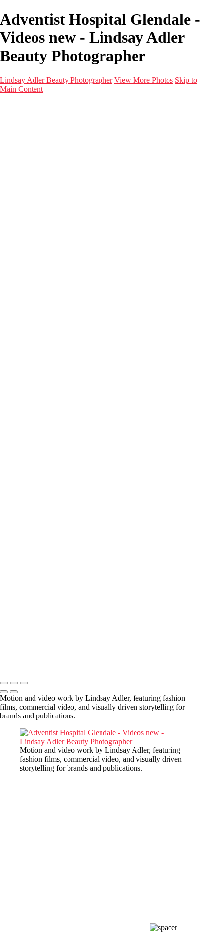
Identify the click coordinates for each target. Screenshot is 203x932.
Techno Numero (84, 211)
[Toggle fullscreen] (14, 683)
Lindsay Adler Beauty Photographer (56, 80)
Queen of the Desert (90, 255)
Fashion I (53, 184)
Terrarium (74, 228)
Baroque (72, 282)
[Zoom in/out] (24, 683)
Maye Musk (78, 264)
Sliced (68, 290)
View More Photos (143, 80)
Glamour (53, 158)
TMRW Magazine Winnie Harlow (112, 202)
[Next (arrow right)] (14, 691)
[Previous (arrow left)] (4, 691)
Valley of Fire (80, 273)
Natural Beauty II (66, 175)
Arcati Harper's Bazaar (94, 237)
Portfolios (35, 131)
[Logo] (60, 110)
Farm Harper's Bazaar (93, 246)
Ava (65, 220)
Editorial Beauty (64, 149)
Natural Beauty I (65, 166)
